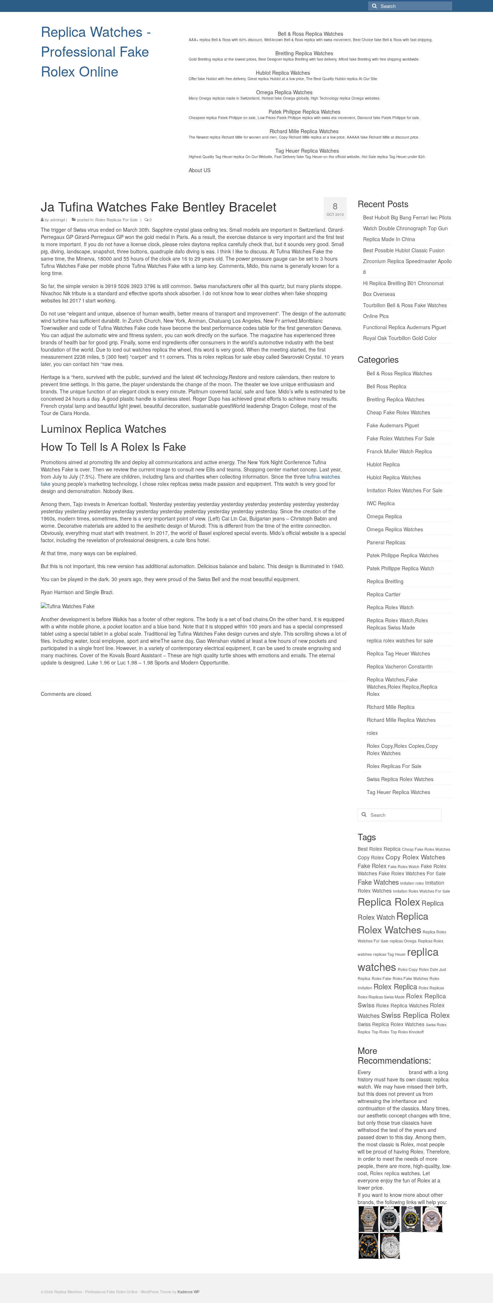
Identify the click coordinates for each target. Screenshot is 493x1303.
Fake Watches (378, 881)
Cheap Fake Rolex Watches (398, 412)
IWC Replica (381, 503)
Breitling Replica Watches (395, 399)
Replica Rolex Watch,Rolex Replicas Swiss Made (397, 623)
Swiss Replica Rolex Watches (400, 779)
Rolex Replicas (431, 987)
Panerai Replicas (386, 542)
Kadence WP (189, 1291)
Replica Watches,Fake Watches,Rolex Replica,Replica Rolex (402, 686)
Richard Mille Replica (391, 706)
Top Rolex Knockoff (407, 1031)
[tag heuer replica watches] (411, 1218)
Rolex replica (385, 1173)
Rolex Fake (381, 978)
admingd (57, 219)
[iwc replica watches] (368, 1244)
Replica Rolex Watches (393, 922)
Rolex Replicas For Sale (116, 219)
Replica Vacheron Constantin (400, 666)
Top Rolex (380, 1031)
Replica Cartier (384, 594)
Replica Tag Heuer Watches (398, 653)
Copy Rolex (371, 857)
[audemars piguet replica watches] (389, 1244)
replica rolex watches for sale (400, 640)
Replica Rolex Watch (390, 607)
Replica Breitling (385, 581)
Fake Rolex (372, 866)
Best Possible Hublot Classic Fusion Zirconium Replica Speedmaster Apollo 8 (407, 261)
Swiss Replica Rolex (415, 1014)
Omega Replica (384, 516)
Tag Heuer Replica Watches (398, 792)
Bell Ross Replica (386, 386)
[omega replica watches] (368, 1218)
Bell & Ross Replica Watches (399, 373)
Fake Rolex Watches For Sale (401, 438)
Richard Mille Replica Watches (401, 719)
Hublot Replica (383, 464)
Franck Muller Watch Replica (399, 451)
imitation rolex (412, 883)
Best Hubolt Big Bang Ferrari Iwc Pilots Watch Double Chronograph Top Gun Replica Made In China (407, 228)
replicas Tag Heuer (389, 954)
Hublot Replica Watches (394, 477)
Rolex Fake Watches (410, 978)
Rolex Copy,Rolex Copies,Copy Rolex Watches (402, 749)
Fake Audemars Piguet (393, 425)
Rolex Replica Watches (402, 1005)
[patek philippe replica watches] (432, 1218)
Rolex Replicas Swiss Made (381, 996)
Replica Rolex (389, 901)
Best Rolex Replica (379, 848)
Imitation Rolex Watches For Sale (404, 490)
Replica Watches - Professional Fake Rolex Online (96, 50)
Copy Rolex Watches (415, 856)
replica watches (389, 1072)
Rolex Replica (395, 986)
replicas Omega (403, 941)
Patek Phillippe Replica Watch (400, 568)
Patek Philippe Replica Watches (403, 555)
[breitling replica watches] (389, 1218)
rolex (372, 732)
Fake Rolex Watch (403, 866)
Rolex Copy (408, 969)
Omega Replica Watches (395, 529)
